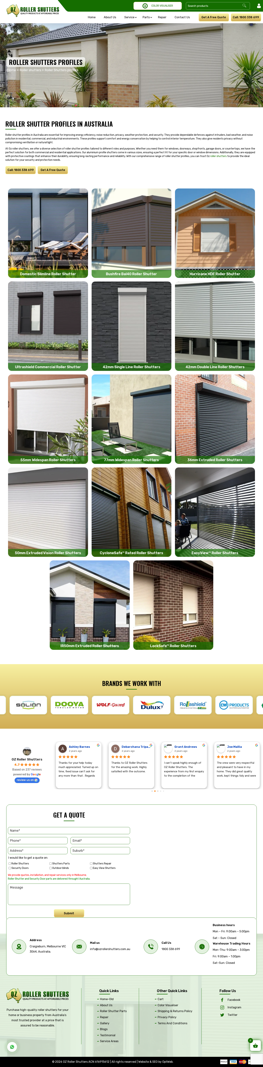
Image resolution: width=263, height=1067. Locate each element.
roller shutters (218, 156)
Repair (162, 17)
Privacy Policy (167, 1017)
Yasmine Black (79, 747)
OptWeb (167, 1061)
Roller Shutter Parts (113, 1011)
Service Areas (109, 1041)
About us (110, 17)
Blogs (104, 1029)
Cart (161, 999)
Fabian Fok (235, 747)
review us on (25, 780)
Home (92, 17)
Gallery (104, 1023)
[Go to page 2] (158, 791)
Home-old (107, 999)
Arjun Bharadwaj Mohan (189, 747)
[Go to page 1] (155, 791)
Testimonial (107, 1035)
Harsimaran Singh (135, 747)
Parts (146, 17)
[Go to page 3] (160, 791)
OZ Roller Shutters (27, 759)
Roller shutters (30, 70)
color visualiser (168, 1005)
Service (129, 17)
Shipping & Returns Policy (175, 1011)
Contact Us (182, 17)
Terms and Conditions (172, 1023)
